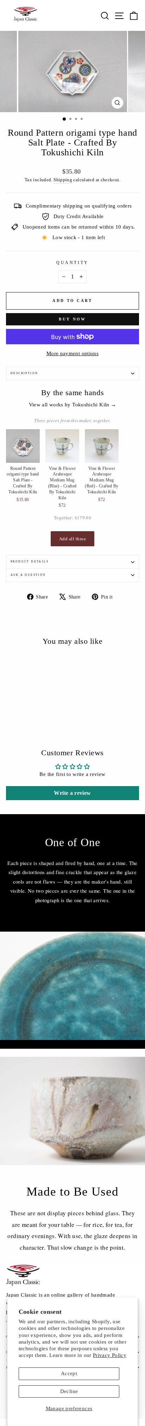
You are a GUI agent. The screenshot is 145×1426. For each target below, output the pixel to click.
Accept (69, 1373)
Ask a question (28, 574)
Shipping (62, 179)
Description (24, 373)
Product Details (30, 561)
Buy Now (72, 319)
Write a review (72, 793)
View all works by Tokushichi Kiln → (72, 404)
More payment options (72, 353)
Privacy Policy (109, 1355)
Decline (69, 1391)
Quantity (72, 263)
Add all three (72, 538)
